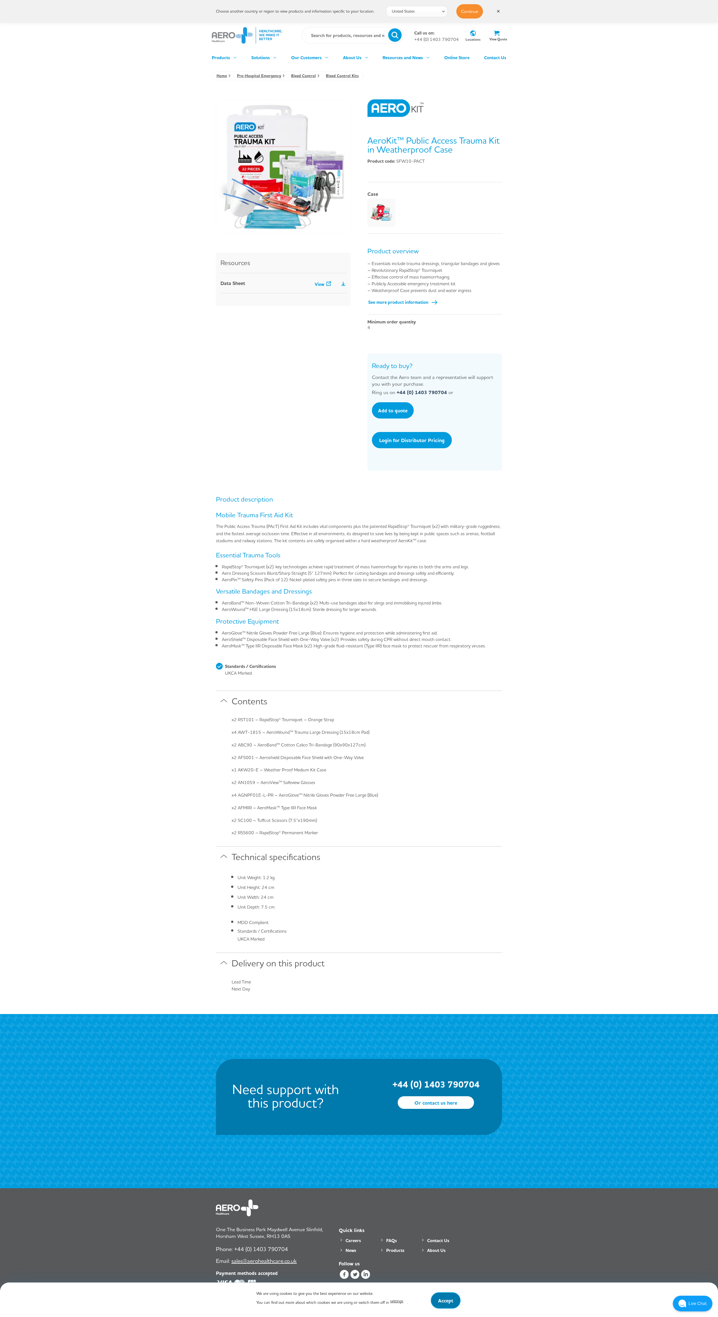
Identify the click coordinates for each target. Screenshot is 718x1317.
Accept (445, 1300)
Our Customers (306, 57)
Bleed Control (303, 75)
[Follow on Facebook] (344, 1275)
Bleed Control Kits (342, 75)
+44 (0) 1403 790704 (436, 39)
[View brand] (395, 107)
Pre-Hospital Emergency (259, 75)
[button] (692, 1303)
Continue (469, 11)
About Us (352, 57)
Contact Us (495, 57)
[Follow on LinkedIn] (365, 1275)
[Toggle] (224, 703)
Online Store (457, 57)
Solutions (260, 57)
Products (221, 57)
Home (222, 75)
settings (396, 1300)
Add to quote (393, 410)
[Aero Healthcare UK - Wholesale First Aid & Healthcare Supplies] (247, 35)
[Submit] (395, 35)
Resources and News (403, 57)
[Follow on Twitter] (355, 1275)
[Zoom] (223, 227)
